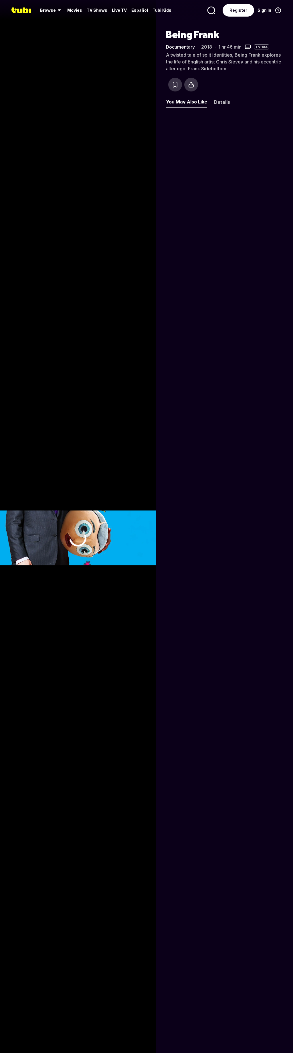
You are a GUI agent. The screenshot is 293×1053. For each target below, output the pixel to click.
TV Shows (97, 10)
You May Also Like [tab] (186, 102)
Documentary (180, 47)
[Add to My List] (175, 84)
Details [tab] (222, 102)
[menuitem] (51, 10)
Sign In (264, 10)
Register (238, 10)
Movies (74, 10)
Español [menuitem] (139, 10)
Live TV (119, 10)
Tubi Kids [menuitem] (162, 10)
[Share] (191, 84)
